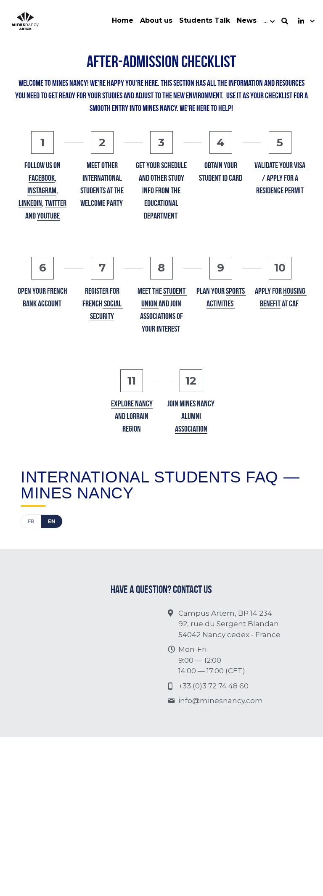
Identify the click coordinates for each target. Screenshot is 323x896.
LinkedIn (30, 203)
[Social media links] (301, 21)
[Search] (284, 21)
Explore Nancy (132, 403)
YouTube (48, 215)
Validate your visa (280, 165)
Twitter (55, 203)
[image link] (25, 20)
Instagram (41, 190)
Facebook (42, 177)
